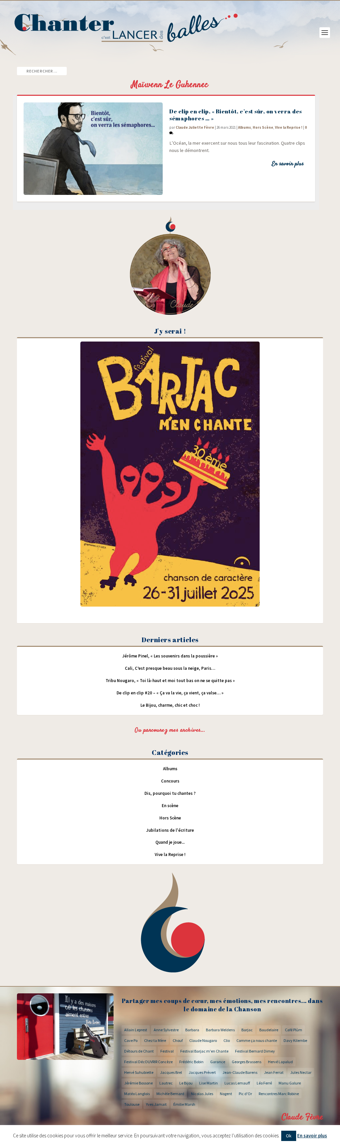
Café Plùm (293, 1029)
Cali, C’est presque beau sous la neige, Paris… (170, 668)
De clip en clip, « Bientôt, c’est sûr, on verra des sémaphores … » (235, 114)
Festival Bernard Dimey (255, 1051)
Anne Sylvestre (166, 1029)
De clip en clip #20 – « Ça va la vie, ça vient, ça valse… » (170, 693)
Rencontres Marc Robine (279, 1093)
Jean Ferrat (274, 1072)
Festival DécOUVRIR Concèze (148, 1061)
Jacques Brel (171, 1072)
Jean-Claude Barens (239, 1072)
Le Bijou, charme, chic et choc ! (170, 705)
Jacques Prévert (202, 1072)
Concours (170, 781)
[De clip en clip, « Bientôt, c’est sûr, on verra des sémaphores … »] (93, 148)
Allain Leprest (135, 1029)
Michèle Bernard (170, 1093)
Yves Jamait (156, 1104)
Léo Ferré (264, 1082)
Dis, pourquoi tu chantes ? (170, 793)
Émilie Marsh (184, 1104)
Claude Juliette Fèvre (195, 127)
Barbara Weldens (220, 1029)
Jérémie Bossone (138, 1082)
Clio (226, 1040)
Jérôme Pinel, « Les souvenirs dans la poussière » (170, 656)
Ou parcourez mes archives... (170, 730)
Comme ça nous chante (256, 1040)
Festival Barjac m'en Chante (204, 1051)
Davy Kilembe (295, 1040)
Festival (167, 1051)
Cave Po (130, 1040)
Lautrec (166, 1082)
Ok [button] (289, 1136)
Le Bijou (186, 1082)
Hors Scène (263, 127)
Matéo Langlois (137, 1093)
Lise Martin (208, 1082)
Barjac (247, 1029)
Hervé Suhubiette (138, 1072)
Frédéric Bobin (191, 1061)
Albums (244, 127)
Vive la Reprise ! (288, 127)
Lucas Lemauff (237, 1082)
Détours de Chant (139, 1051)
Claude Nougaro (203, 1040)
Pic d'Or (245, 1093)
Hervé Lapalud (280, 1061)
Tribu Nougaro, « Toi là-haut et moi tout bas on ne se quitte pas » (170, 680)
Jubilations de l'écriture (170, 830)
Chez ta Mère (155, 1040)
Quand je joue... (170, 842)
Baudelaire (268, 1029)
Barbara (192, 1029)
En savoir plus (288, 164)
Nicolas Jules (202, 1093)
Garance (217, 1061)
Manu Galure (290, 1082)
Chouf (178, 1040)
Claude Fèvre (302, 1117)
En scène (170, 805)
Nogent (226, 1093)
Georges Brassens (246, 1061)
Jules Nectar (300, 1072)
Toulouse (131, 1104)
